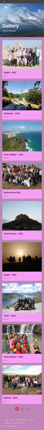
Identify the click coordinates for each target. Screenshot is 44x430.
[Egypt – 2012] (22, 54)
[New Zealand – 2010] (22, 339)
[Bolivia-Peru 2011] (22, 176)
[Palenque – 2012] (22, 95)
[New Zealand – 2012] (22, 136)
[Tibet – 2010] (22, 298)
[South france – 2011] (22, 216)
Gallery (7, 76)
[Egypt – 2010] (22, 257)
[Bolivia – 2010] (22, 380)
